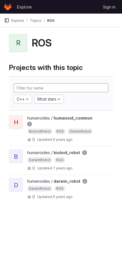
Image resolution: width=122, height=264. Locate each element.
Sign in (109, 7)
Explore (24, 7)
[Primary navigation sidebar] (6, 20)
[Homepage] (7, 6)
